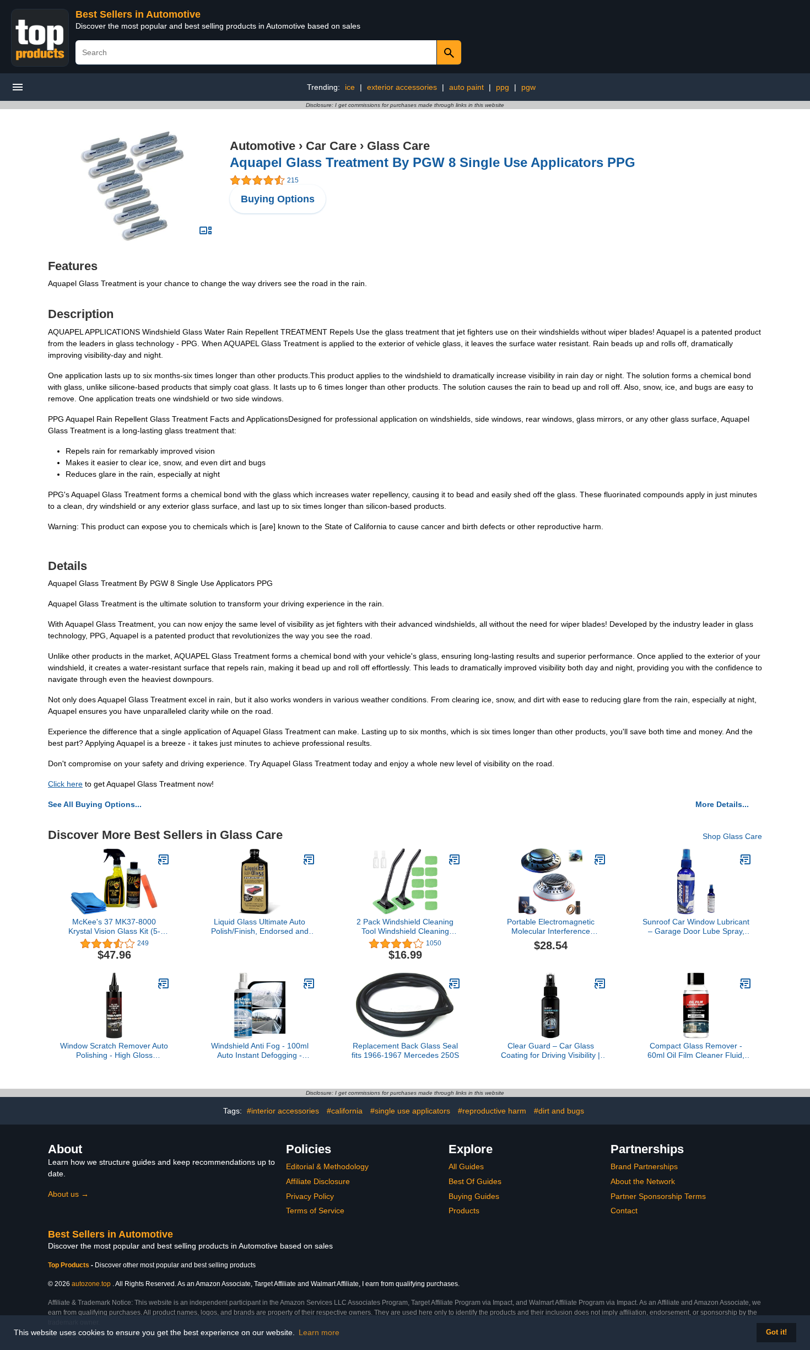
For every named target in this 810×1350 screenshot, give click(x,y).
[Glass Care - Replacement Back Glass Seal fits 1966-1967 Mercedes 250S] (455, 983)
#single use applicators (410, 1110)
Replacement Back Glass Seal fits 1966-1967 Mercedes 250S (405, 1050)
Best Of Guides (475, 1181)
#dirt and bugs (559, 1110)
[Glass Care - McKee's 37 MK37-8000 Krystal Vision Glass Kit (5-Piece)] (164, 859)
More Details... (722, 804)
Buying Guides (474, 1196)
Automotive (262, 146)
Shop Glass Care (732, 836)
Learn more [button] (319, 1332)
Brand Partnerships (644, 1166)
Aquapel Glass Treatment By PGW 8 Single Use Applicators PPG (432, 162)
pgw (528, 87)
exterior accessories (402, 87)
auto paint (466, 87)
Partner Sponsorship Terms (658, 1196)
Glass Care (398, 146)
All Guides (466, 1166)
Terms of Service (315, 1210)
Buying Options (278, 199)
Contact (624, 1210)
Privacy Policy (310, 1196)
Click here (65, 783)
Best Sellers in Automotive (138, 14)
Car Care (331, 146)
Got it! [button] (776, 1332)
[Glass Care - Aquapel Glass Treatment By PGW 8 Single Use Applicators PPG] (132, 185)
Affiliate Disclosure (318, 1181)
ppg (502, 87)
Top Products (69, 1265)
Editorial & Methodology (327, 1166)
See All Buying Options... (95, 804)
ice (350, 87)
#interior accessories (283, 1110)
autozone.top (91, 1284)
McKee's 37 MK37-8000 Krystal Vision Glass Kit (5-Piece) (114, 926)
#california (345, 1110)
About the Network (643, 1181)
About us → (68, 1194)
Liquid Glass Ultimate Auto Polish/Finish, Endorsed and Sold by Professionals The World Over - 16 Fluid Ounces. (260, 926)
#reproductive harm (492, 1110)
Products (464, 1210)
